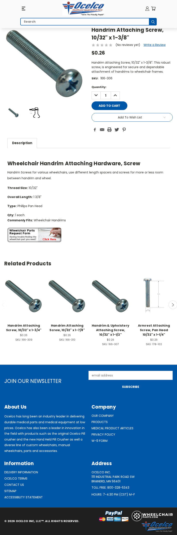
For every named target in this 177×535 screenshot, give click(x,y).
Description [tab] (22, 143)
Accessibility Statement (23, 497)
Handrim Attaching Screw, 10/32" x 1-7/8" (67, 327)
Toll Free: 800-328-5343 (110, 487)
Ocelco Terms (15, 478)
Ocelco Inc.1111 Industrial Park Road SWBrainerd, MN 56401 (113, 476)
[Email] (102, 129)
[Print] (109, 129)
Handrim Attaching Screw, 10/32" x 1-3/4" (24, 327)
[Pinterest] (124, 129)
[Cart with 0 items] (153, 8)
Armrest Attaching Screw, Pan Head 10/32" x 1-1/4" (154, 330)
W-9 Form (99, 441)
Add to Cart (23, 299)
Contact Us (14, 485)
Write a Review (155, 45)
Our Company (103, 416)
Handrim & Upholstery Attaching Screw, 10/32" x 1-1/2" (110, 330)
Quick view (24, 291)
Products (100, 422)
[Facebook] (95, 129)
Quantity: (99, 87)
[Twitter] (117, 129)
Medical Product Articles (112, 428)
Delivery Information (21, 472)
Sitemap (10, 491)
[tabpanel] (88, 197)
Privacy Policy (103, 434)
